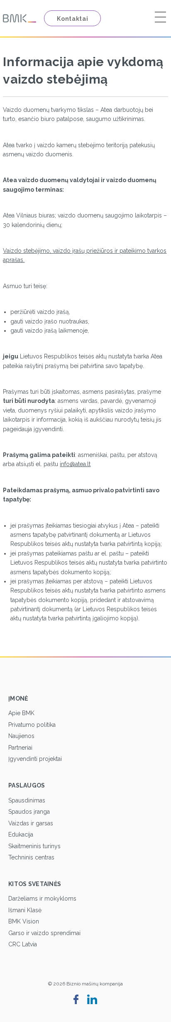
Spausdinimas (26, 800)
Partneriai (20, 747)
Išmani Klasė (25, 910)
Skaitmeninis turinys (34, 846)
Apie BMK (21, 713)
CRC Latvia (22, 944)
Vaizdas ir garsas (30, 823)
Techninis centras (31, 857)
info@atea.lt (75, 464)
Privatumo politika (32, 724)
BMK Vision (23, 921)
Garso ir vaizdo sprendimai (44, 933)
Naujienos (21, 736)
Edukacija (20, 834)
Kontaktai (72, 18)
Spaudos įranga (29, 811)
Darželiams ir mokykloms (42, 898)
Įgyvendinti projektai (35, 758)
